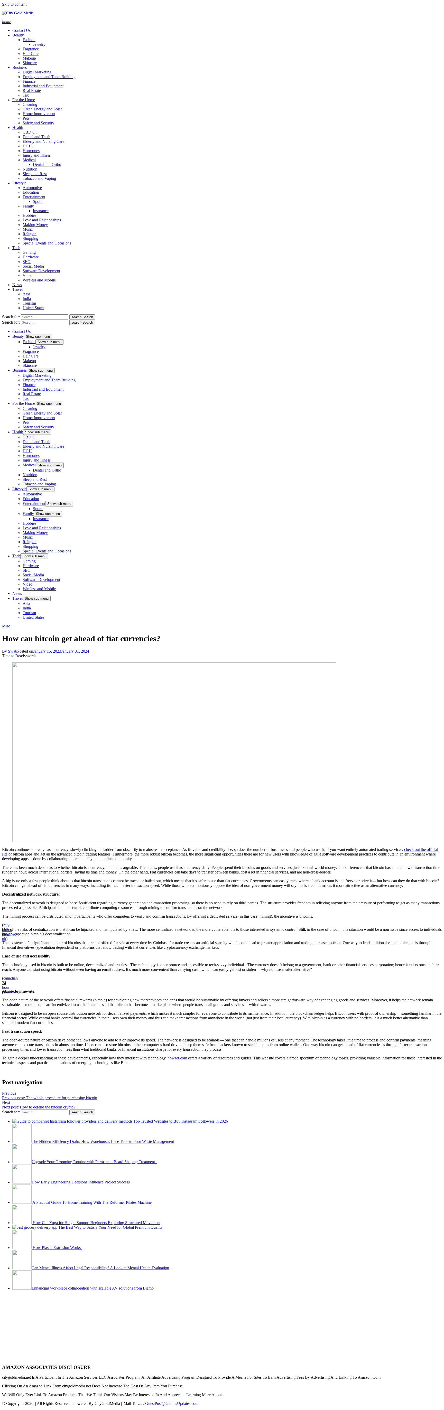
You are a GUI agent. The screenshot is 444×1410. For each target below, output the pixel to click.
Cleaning (30, 104)
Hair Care (31, 53)
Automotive (32, 187)
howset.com (177, 1058)
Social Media (33, 266)
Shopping (30, 238)
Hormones (31, 150)
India (27, 298)
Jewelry (39, 44)
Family (28, 206)
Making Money (35, 224)
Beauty (18, 35)
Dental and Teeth (36, 137)
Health (17, 127)
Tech (16, 248)
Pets (26, 118)
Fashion (29, 39)
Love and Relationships (42, 220)
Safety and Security (38, 123)
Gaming (29, 252)
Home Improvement (39, 113)
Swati (12, 651)
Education (31, 192)
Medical (29, 160)
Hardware (31, 257)
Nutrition (30, 169)
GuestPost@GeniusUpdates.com (171, 1403)
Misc (6, 626)
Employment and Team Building (49, 76)
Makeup (29, 58)
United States (33, 308)
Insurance (41, 211)
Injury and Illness (37, 155)
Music (28, 229)
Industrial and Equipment (43, 86)
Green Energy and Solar (42, 109)
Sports (38, 201)
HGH (27, 146)
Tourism (29, 303)
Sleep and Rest (35, 174)
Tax (26, 95)
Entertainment (34, 197)
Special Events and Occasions (47, 243)
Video (27, 275)
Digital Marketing (37, 72)
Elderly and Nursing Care (43, 141)
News (17, 285)
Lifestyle (19, 183)
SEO (27, 261)
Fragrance (31, 49)
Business (19, 67)
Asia (26, 294)
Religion (29, 234)
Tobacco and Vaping (39, 178)
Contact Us (21, 30)
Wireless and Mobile (39, 280)
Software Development (41, 271)
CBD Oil (30, 132)
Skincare (30, 63)
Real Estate (32, 90)
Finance (29, 81)
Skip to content (14, 4)
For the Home (23, 100)
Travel (17, 289)
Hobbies (29, 215)
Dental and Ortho (47, 164)
